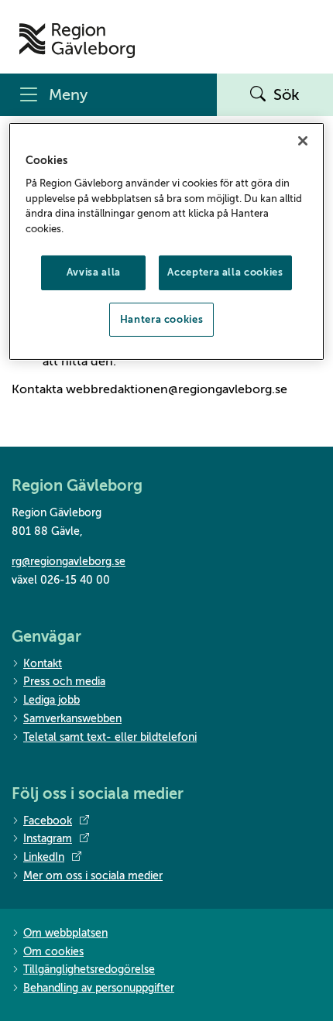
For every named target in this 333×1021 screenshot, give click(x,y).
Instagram (47, 839)
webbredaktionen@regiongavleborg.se (176, 389)
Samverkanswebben (72, 719)
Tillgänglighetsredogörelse (89, 969)
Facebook (47, 821)
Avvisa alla (94, 272)
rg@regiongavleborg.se (68, 561)
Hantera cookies (162, 319)
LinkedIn (43, 857)
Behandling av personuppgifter (98, 988)
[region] (167, 241)
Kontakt (42, 664)
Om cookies (53, 952)
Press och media (64, 681)
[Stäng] (303, 141)
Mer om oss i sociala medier (93, 876)
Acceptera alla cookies (225, 272)
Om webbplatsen (65, 933)
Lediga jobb (51, 700)
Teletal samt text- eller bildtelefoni (110, 737)
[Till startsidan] (77, 40)
